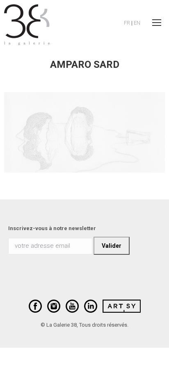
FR (127, 23)
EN (137, 23)
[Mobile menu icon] (156, 22)
